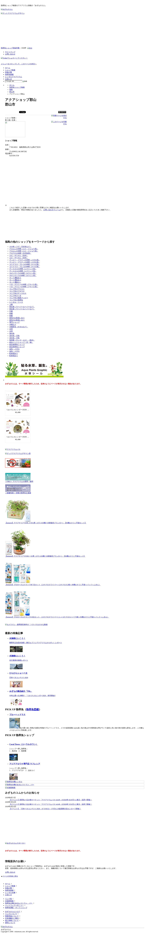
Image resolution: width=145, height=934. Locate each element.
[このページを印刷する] (59, 124)
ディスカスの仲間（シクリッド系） (23, 269)
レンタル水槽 (10, 892)
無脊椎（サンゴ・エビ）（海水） (22, 340)
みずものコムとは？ (12, 911)
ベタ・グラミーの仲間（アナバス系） (23, 284)
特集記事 (8, 72)
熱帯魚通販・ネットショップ (16, 908)
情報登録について (12, 916)
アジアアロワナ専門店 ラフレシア (24, 764)
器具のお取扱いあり (17, 318)
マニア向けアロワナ (17, 291)
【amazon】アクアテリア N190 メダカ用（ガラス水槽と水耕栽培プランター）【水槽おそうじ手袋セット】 (45, 523)
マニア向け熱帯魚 (16, 300)
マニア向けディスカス (17, 293)
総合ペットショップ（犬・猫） (21, 342)
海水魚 (11, 333)
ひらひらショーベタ (18, 673)
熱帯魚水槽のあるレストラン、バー (19, 903)
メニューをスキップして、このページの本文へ (19, 64)
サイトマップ (10, 52)
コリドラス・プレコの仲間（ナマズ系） (24, 264)
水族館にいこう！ (17, 638)
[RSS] (29, 48)
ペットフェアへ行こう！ (14, 905)
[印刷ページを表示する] (59, 118)
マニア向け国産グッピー (18, 298)
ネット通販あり (15, 278)
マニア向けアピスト (17, 289)
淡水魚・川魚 (14, 336)
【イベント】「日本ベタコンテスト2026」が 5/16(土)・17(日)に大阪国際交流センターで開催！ (45, 809)
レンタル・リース (16, 302)
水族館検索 (9, 901)
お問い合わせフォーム (51, 210)
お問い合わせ (10, 54)
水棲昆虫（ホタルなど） (18, 327)
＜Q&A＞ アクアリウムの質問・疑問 (19, 481)
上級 (11, 304)
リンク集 (8, 899)
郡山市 (11, 92)
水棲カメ (12, 324)
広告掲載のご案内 (12, 918)
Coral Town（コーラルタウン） (23, 744)
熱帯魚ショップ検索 (17, 87)
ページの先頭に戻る (10, 876)
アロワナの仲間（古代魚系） (20, 253)
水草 (11, 329)
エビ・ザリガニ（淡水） (18, 255)
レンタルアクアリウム (13, 77)
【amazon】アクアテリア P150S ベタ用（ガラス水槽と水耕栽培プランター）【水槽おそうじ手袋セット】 (45, 556)
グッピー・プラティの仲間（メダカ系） (24, 260)
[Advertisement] (72, 30)
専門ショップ (14, 322)
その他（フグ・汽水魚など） (20, 246)
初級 (11, 313)
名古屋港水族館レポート (18, 660)
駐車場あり (13, 353)
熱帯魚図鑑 (9, 74)
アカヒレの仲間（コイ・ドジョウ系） (23, 249)
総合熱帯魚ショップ (17, 344)
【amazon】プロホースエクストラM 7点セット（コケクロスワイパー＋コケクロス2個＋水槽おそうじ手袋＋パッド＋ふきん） (53, 585)
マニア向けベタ (15, 295)
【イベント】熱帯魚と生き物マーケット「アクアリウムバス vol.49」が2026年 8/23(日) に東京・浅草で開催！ (50, 800)
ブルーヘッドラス (17, 714)
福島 (11, 89)
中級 (11, 311)
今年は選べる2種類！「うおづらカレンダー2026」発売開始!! (32, 695)
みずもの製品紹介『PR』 (20, 691)
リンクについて (11, 914)
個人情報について (12, 920)
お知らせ (8, 79)
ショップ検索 (10, 70)
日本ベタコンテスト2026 (18, 677)
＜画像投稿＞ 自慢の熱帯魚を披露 (18, 493)
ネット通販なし (15, 282)
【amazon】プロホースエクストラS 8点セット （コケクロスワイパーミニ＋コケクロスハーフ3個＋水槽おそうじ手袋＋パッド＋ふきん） (57, 617)
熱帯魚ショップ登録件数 (10, 48)
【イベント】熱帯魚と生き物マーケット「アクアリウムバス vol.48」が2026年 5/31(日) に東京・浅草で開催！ (50, 804)
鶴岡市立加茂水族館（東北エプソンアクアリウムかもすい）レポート (35, 643)
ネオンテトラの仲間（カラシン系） (23, 273)
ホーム (7, 68)
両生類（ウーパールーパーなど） (22, 307)
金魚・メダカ (14, 349)
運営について (10, 923)
